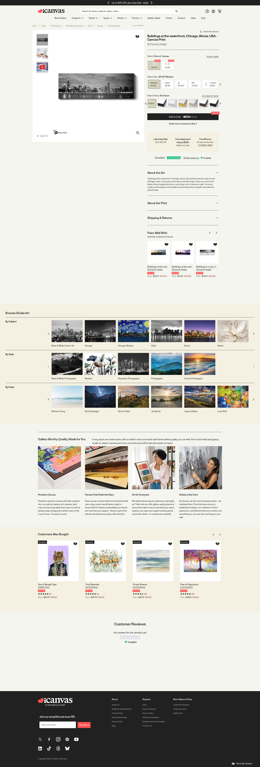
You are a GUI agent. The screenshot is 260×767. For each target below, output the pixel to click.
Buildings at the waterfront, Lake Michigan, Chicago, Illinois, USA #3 (183, 266)
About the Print (157, 203)
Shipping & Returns (159, 218)
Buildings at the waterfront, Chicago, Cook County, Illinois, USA (158, 266)
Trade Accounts (179, 709)
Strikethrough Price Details (153, 722)
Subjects (76, 18)
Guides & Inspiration (150, 717)
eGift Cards (177, 713)
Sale (203, 18)
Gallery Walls (153, 18)
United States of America (74, 26)
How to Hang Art (149, 709)
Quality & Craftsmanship (121, 709)
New (193, 18)
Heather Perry (43, 587)
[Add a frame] (60, 132)
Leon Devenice (186, 587)
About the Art (156, 172)
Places (43, 26)
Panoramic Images (155, 269)
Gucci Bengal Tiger (47, 584)
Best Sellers (60, 18)
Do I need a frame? (210, 96)
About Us (115, 705)
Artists (120, 18)
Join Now (84, 725)
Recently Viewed (244, 763)
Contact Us (147, 726)
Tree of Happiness (189, 584)
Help (144, 705)
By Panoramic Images (157, 44)
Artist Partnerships (119, 717)
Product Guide (213, 56)
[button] (154, 65)
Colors (169, 18)
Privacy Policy (117, 713)
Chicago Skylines (114, 26)
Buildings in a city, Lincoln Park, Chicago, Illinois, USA (207, 266)
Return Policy (147, 713)
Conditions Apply (205, 145)
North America (56, 26)
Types (106, 18)
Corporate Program (181, 705)
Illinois (90, 26)
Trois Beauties (92, 584)
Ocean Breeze (140, 584)
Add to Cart (193, 115)
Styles (92, 18)
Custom (182, 18)
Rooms (135, 18)
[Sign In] (213, 11)
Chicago (100, 26)
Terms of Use (117, 722)
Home (34, 26)
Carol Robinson (91, 587)
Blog (113, 726)
